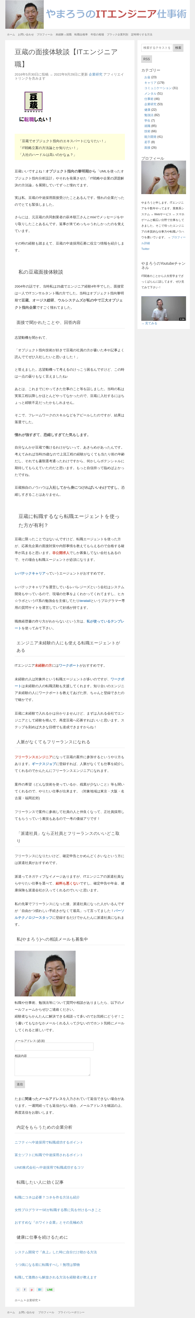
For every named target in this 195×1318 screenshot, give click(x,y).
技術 (147, 131)
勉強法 (148, 115)
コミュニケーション (158, 88)
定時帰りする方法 (141, 34)
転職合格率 (81, 34)
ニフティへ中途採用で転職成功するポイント (49, 1142)
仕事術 (148, 98)
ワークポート (69, 665)
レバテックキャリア (30, 573)
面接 (147, 147)
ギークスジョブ (44, 764)
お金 (147, 77)
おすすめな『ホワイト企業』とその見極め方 (49, 1222)
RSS (146, 59)
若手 (147, 142)
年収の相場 (97, 34)
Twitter (145, 248)
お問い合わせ (26, 34)
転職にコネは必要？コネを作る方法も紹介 (47, 1197)
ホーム (11, 34)
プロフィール (45, 34)
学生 (147, 120)
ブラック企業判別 (117, 34)
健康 (147, 109)
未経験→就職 (64, 34)
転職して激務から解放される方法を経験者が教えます (56, 1277)
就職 (147, 125)
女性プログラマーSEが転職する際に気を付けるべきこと (58, 1210)
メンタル (150, 93)
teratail (85, 601)
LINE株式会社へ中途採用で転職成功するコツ (49, 1167)
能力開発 (150, 136)
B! (39, 1289)
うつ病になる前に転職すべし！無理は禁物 (47, 1265)
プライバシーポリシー (71, 1312)
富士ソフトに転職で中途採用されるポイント (49, 1155)
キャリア (150, 82)
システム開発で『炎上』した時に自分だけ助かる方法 (56, 1252)
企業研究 (95, 74)
